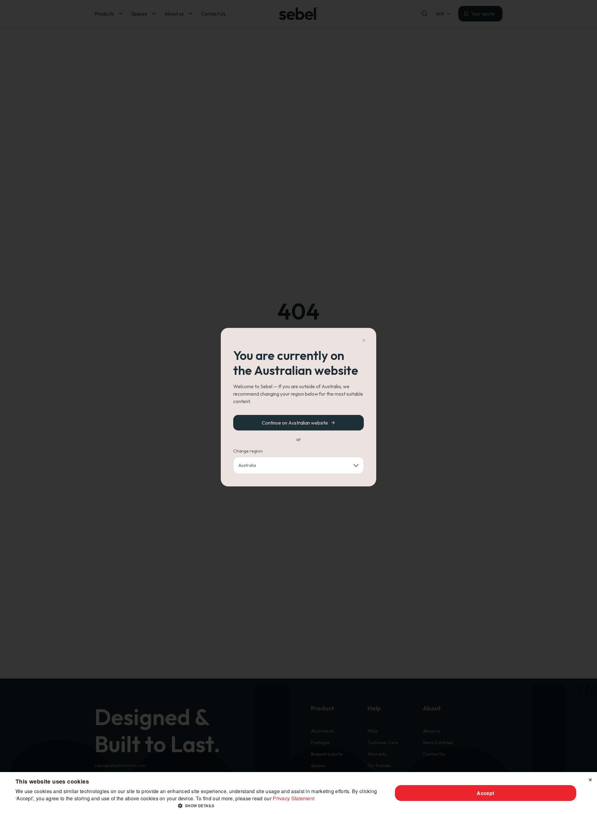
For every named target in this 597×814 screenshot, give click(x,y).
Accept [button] (485, 793)
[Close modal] (364, 340)
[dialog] (298, 793)
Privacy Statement (293, 798)
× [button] (590, 778)
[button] (199, 805)
